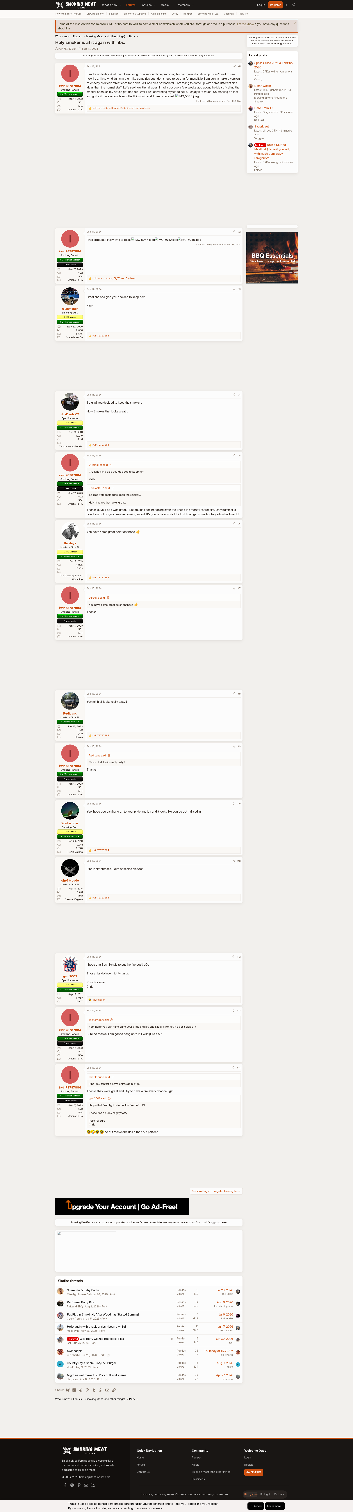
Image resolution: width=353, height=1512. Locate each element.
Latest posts (258, 55)
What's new (109, 4)
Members (184, 4)
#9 (239, 746)
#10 (239, 803)
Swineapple (74, 1351)
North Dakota (75, 851)
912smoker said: (98, 464)
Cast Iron (229, 13)
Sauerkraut (261, 126)
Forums (131, 4)
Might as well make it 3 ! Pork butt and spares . (97, 1375)
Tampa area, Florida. (71, 446)
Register (249, 1464)
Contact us (143, 1471)
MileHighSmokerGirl (79, 1294)
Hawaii (79, 736)
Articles (147, 4)
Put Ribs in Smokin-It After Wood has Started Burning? (103, 1314)
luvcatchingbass (223, 1306)
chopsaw (72, 1379)
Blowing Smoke (95, 13)
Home (140, 1457)
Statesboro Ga (74, 337)
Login (247, 1457)
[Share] (234, 66)
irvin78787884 (67, 48)
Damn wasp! (262, 86)
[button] (120, 5)
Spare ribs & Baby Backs (83, 1290)
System (253, 1494)
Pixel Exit (224, 1494)
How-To (243, 13)
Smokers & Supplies (135, 13)
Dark (281, 1494)
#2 (239, 231)
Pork (112, 1294)
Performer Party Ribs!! (81, 1302)
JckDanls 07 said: (99, 488)
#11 (239, 860)
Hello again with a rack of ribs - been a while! (96, 1326)
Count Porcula (75, 1318)
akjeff (70, 1367)
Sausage (114, 13)
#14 (239, 1067)
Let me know (245, 24)
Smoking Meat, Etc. (208, 13)
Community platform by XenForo (173, 1494)
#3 (239, 289)
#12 (239, 956)
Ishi (69, 1342)
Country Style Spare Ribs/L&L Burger (91, 1363)
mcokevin (73, 1330)
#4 (239, 394)
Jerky (175, 13)
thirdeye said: (97, 597)
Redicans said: (97, 755)
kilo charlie (73, 1355)
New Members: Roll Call (68, 13)
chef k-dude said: (99, 1077)
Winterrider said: (99, 1019)
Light (267, 1494)
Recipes (187, 13)
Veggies (259, 138)
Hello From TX (264, 108)
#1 (239, 66)
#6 (239, 523)
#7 (239, 588)
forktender (227, 1318)
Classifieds (198, 1479)
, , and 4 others (121, 108)
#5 (239, 455)
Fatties (258, 169)
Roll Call (259, 119)
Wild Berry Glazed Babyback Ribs (102, 1339)
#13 (239, 1010)
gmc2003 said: (98, 1098)
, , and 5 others (114, 278)
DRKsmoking (226, 1330)
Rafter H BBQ (75, 1306)
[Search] (294, 5)
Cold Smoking (159, 13)
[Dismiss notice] (294, 24)
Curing (258, 79)
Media (165, 4)
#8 (239, 693)
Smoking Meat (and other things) (211, 1471)
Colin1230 (227, 1294)
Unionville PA (75, 109)
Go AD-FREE (253, 1472)
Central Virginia (74, 899)
